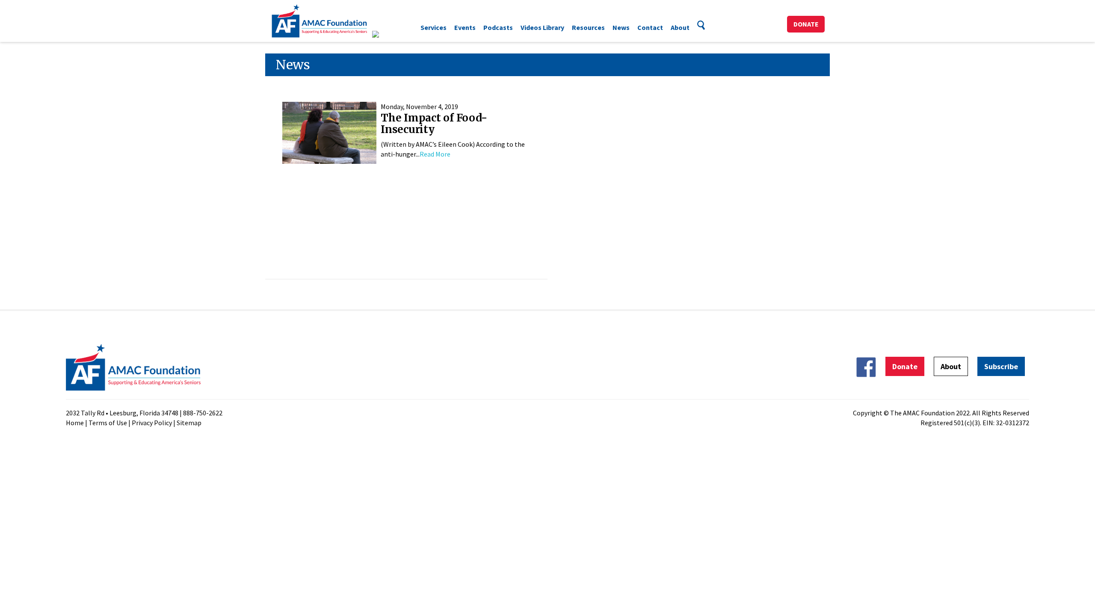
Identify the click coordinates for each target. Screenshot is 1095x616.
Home (75, 422)
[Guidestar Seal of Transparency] (386, 34)
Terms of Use (108, 422)
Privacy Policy (152, 422)
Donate (806, 24)
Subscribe (1001, 366)
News (621, 27)
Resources (588, 27)
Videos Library (542, 27)
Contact (650, 27)
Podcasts (498, 27)
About (680, 27)
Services (433, 27)
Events (465, 27)
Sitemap (189, 422)
